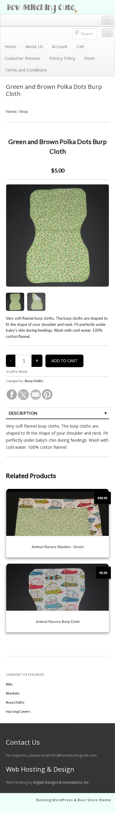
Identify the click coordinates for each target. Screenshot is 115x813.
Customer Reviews (22, 58)
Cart (80, 46)
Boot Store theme (94, 799)
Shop (23, 111)
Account (60, 46)
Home (11, 46)
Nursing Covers (18, 711)
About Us (34, 46)
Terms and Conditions (26, 70)
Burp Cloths (34, 381)
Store (89, 58)
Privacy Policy (62, 58)
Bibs (9, 684)
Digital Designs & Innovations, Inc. (61, 782)
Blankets (13, 693)
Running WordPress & (57, 799)
